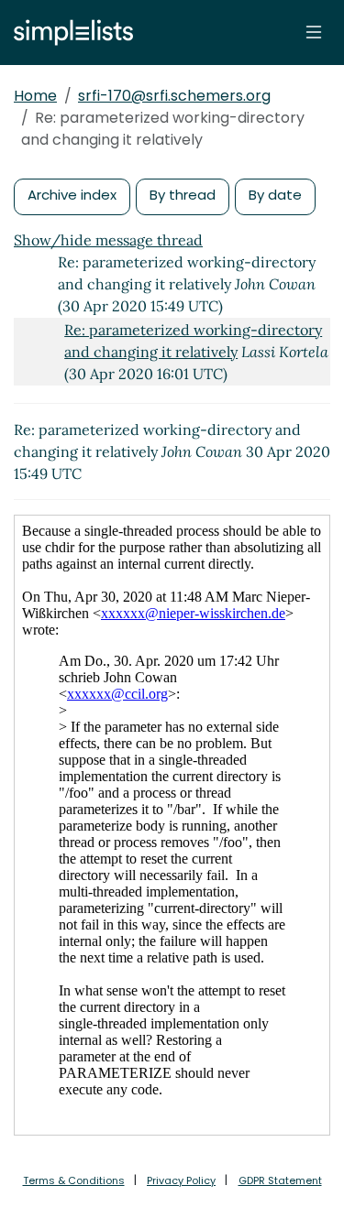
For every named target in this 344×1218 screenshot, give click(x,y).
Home (35, 95)
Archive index (72, 194)
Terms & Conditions (74, 1180)
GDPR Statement (280, 1180)
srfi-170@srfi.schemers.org (174, 95)
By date (275, 194)
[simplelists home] (69, 32)
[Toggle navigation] (313, 32)
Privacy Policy (181, 1180)
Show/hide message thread (108, 240)
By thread (183, 194)
